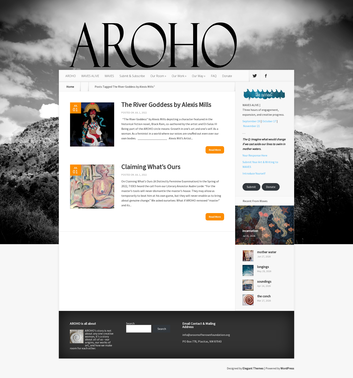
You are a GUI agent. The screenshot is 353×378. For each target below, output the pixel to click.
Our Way (197, 76)
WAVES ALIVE (90, 76)
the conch (264, 296)
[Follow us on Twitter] (254, 76)
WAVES (109, 76)
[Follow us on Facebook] (265, 76)
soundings (264, 281)
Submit (251, 187)
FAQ (214, 76)
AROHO (70, 76)
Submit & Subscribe (132, 76)
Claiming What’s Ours (150, 167)
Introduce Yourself (254, 173)
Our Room (157, 76)
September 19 (251, 121)
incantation (250, 231)
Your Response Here (255, 155)
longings (263, 267)
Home (70, 86)
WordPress (287, 368)
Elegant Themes (253, 368)
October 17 (269, 121)
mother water (266, 252)
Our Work (178, 76)
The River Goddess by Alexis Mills (166, 104)
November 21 (251, 126)
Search (130, 323)
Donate (227, 76)
